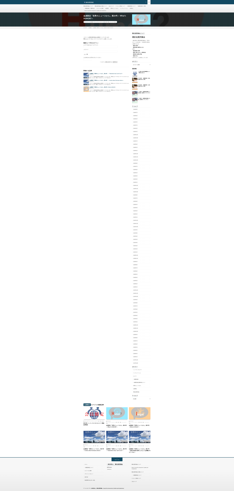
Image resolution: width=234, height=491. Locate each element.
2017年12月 (135, 359)
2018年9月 (135, 334)
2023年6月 (135, 169)
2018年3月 (135, 353)
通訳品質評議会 (136, 391)
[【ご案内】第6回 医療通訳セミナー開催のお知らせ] (135, 73)
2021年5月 (135, 239)
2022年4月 (135, 207)
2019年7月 (135, 305)
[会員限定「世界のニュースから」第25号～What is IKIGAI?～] (86, 89)
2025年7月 (135, 125)
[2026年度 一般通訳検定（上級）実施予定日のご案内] (135, 87)
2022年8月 (135, 194)
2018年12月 (135, 325)
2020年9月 (135, 261)
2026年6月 (135, 115)
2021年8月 (135, 233)
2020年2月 (135, 283)
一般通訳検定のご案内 (141, 6)
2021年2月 (135, 248)
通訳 (116, 422)
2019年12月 (135, 290)
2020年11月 (135, 258)
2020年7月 (135, 267)
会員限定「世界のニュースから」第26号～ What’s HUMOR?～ (116, 426)
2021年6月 (135, 236)
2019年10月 (135, 296)
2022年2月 (135, 213)
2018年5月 (135, 347)
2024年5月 (135, 147)
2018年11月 (135, 328)
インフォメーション (124, 8)
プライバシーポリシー (89, 473)
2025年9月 (135, 121)
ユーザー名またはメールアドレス (90, 45)
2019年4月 (135, 315)
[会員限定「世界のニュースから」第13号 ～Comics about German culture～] (86, 82)
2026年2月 (135, 118)
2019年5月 (135, 312)
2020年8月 (135, 264)
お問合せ (131, 8)
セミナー (135, 376)
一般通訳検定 (135, 379)
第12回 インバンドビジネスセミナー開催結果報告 (93, 423)
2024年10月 (135, 137)
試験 (103, 421)
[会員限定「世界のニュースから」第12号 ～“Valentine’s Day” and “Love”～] (86, 75)
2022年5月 (135, 204)
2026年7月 (135, 112)
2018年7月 (135, 340)
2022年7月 (135, 198)
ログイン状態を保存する (106, 62)
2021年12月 (135, 220)
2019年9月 (135, 299)
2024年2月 (135, 150)
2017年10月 (135, 363)
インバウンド (92, 421)
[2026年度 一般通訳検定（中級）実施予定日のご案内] (135, 80)
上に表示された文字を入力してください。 (92, 57)
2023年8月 (135, 163)
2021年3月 (135, 245)
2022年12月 (135, 185)
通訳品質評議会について (88, 6)
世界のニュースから (114, 8)
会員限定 (107, 8)
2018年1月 (135, 356)
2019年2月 (135, 321)
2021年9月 (135, 229)
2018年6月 (135, 344)
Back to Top (117, 459)
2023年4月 (135, 175)
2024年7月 (135, 141)
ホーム (86, 464)
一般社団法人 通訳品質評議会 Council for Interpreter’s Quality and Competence (107, 488)
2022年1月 (135, 217)
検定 (101, 421)
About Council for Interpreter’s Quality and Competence (95, 10)
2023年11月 (135, 156)
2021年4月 (135, 242)
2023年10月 (135, 160)
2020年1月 (135, 286)
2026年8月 (135, 109)
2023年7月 (135, 166)
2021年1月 (135, 252)
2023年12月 (135, 153)
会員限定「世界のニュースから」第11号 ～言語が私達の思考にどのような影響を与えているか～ (139, 450)
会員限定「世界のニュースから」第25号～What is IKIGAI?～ (103, 87)
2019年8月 (135, 302)
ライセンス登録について (120, 6)
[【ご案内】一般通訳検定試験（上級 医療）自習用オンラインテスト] (135, 94)
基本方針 (86, 477)
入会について (111, 6)
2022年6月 (135, 201)
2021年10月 (135, 226)
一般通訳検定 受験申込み (89, 8)
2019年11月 (135, 293)
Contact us (109, 469)
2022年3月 (135, 210)
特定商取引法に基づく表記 (90, 480)
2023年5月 (135, 172)
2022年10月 (135, 191)
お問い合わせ (109, 467)
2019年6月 (135, 309)
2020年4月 (135, 277)
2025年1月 (135, 131)
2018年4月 (135, 350)
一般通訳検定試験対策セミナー (139, 382)
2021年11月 (135, 223)
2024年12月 (135, 134)
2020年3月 (135, 280)
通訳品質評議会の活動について (101, 6)
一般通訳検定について (131, 6)
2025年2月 (135, 128)
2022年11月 (135, 188)
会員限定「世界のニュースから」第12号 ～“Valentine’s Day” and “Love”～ (106, 73)
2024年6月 (135, 144)
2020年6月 (135, 271)
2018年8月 (135, 337)
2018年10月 (135, 331)
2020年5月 (135, 274)
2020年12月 (135, 255)
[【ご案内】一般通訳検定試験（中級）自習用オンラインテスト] (135, 100)
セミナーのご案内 (100, 8)
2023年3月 (135, 179)
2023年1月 (135, 182)
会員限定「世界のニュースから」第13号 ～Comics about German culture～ (107, 80)
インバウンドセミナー (137, 369)
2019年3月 (135, 318)
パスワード (85, 49)
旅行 (99, 421)
